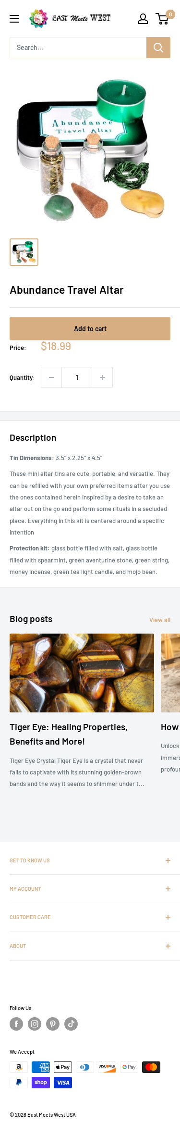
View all (159, 619)
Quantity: (22, 377)
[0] (162, 19)
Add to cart (90, 328)
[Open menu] (14, 19)
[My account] (143, 18)
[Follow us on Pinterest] (53, 1024)
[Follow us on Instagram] (34, 1024)
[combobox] (78, 47)
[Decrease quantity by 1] (51, 377)
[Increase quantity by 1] (102, 377)
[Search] (158, 47)
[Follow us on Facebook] (16, 1024)
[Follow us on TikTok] (71, 1024)
